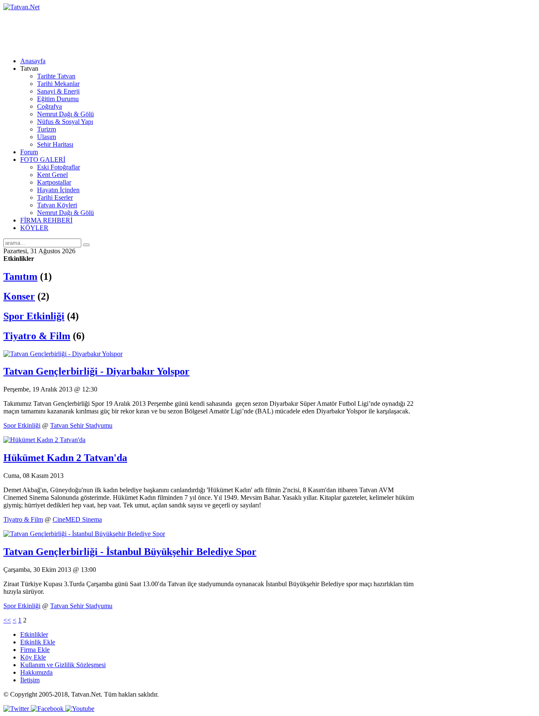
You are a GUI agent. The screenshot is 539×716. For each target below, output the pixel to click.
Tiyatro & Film (36, 335)
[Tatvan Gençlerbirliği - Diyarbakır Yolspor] (63, 353)
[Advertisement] (156, 30)
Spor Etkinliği (33, 316)
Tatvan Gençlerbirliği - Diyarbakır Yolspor (96, 371)
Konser (19, 296)
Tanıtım (20, 276)
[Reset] (86, 245)
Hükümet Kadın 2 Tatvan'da (65, 457)
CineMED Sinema (77, 519)
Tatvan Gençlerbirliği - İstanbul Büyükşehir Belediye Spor (129, 551)
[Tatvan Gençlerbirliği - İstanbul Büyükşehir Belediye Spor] (84, 533)
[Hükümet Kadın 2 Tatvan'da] (44, 439)
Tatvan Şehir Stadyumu (81, 425)
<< (7, 620)
